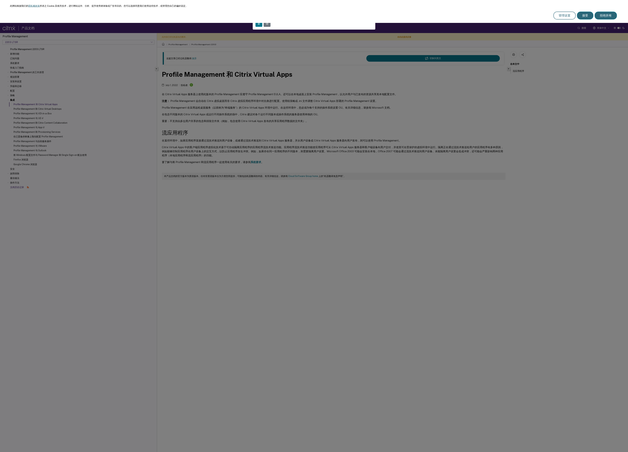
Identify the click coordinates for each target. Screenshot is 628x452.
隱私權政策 (34, 6)
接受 (585, 15)
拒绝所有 (606, 15)
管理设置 (564, 15)
